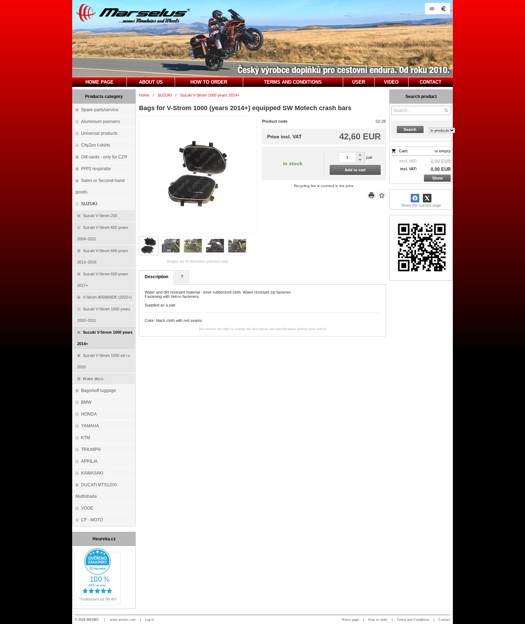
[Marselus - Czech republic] (262, 38)
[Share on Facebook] (415, 198)
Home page (350, 619)
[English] (432, 8)
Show (437, 178)
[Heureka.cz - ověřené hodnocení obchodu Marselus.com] (97, 604)
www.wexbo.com (123, 619)
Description (156, 276)
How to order (378, 619)
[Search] (446, 110)
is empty (443, 151)
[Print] (371, 195)
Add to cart (355, 170)
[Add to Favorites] (382, 195)
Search (410, 129)
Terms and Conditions (413, 619)
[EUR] (443, 8)
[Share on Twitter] (427, 198)
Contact (444, 619)
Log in (149, 619)
